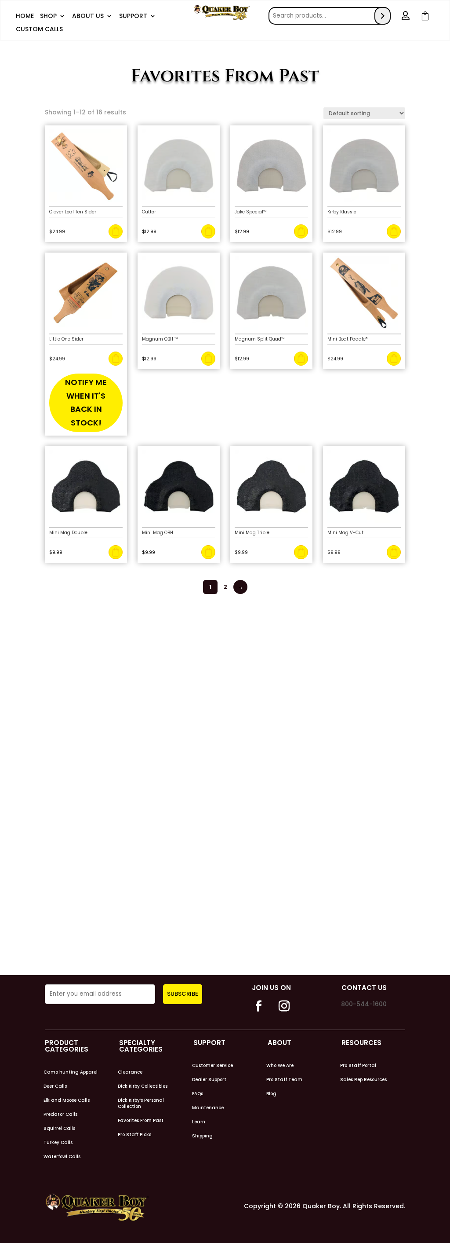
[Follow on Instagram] (284, 1006)
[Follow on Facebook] (258, 1006)
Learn (198, 1122)
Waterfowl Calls (62, 1157)
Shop (48, 16)
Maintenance (208, 1108)
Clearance (130, 1072)
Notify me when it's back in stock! (86, 402)
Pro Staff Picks (134, 1135)
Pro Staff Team (284, 1080)
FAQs (197, 1094)
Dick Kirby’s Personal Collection (141, 1103)
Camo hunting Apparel (71, 1072)
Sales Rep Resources (363, 1080)
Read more (116, 359)
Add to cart (116, 231)
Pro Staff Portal (358, 1066)
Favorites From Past (140, 1121)
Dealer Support (209, 1080)
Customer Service (212, 1066)
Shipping (202, 1136)
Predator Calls (60, 1114)
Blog (271, 1094)
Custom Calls (39, 29)
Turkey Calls (58, 1143)
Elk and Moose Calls (67, 1100)
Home (25, 16)
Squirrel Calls (59, 1129)
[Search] (382, 16)
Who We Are (280, 1066)
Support (133, 16)
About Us (88, 16)
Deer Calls (55, 1086)
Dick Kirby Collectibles (142, 1086)
